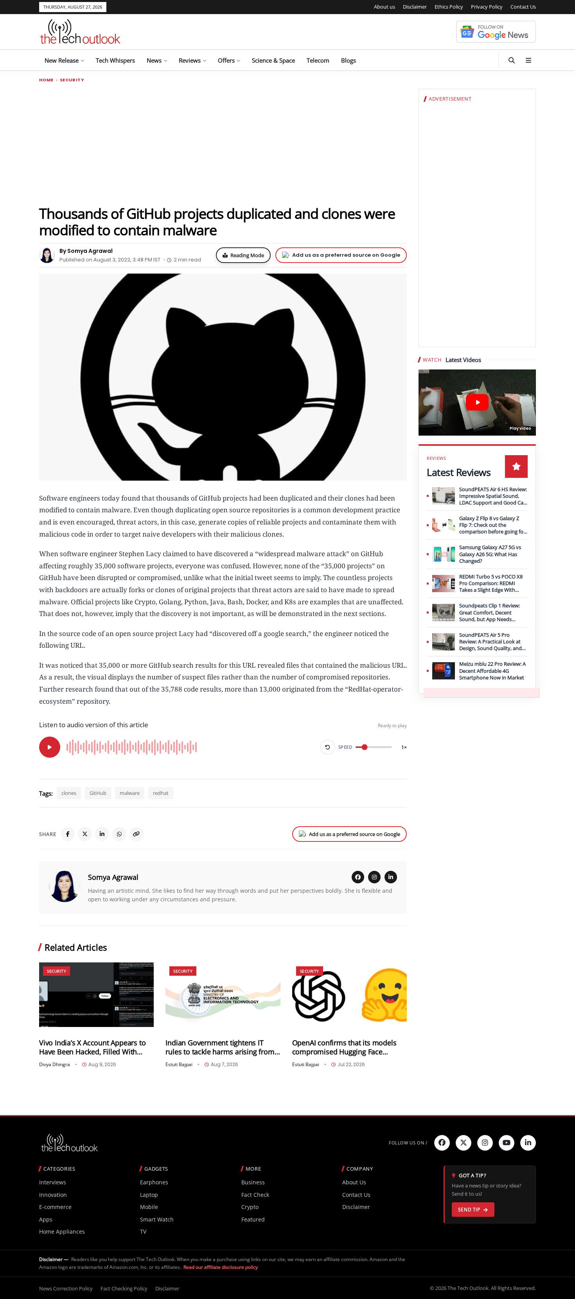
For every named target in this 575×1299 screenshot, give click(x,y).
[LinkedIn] (102, 834)
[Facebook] (68, 834)
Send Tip (469, 1209)
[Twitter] (463, 1143)
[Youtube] (506, 1143)
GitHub (98, 792)
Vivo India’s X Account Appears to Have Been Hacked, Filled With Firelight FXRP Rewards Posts (92, 1047)
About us (384, 6)
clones (68, 792)
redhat (161, 792)
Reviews (190, 60)
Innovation (53, 1194)
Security (72, 80)
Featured (253, 1219)
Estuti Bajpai (178, 1064)
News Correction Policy (66, 1288)
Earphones (154, 1182)
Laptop (149, 1194)
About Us (354, 1182)
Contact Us (523, 6)
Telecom (318, 60)
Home (46, 80)
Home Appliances (62, 1231)
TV (143, 1231)
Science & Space (273, 60)
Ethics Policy (449, 6)
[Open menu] (528, 60)
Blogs (348, 60)
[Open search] (511, 60)
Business (253, 1182)
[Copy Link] (136, 834)
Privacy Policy (487, 6)
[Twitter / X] (85, 834)
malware (130, 792)
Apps (45, 1219)
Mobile (149, 1207)
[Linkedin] (528, 1143)
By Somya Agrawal (86, 251)
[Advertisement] (223, 143)
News (154, 60)
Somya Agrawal (113, 877)
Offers (226, 60)
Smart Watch (157, 1219)
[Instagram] (374, 877)
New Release (62, 60)
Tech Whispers (115, 60)
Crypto (250, 1207)
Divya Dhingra (54, 1064)
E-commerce (55, 1207)
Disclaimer (415, 6)
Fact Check (255, 1194)
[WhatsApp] (119, 834)
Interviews (52, 1182)
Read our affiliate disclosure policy (220, 1267)
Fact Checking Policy (124, 1288)
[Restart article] (327, 747)
